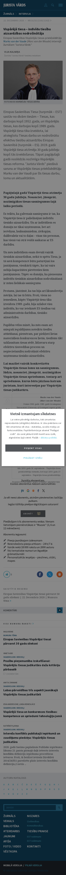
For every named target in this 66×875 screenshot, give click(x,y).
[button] (33, 458)
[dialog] (33, 437)
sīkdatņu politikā (49, 437)
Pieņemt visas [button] (33, 448)
